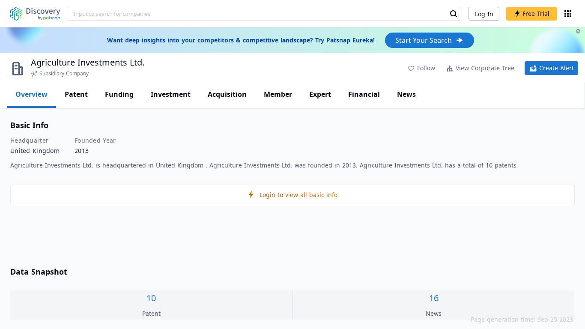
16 (434, 298)
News (406, 94)
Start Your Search (423, 40)
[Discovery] (35, 14)
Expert (320, 94)
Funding (119, 94)
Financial (364, 94)
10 (151, 298)
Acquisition (227, 94)
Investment (171, 94)
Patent (76, 94)
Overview (31, 94)
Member (278, 94)
